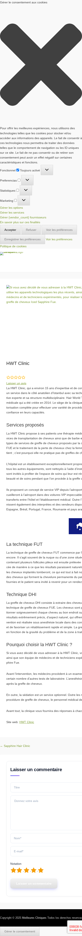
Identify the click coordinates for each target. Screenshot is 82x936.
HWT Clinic (26, 722)
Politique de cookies (13, 246)
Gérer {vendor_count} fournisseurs (23, 217)
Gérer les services (12, 212)
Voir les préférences (59, 229)
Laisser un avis (16, 383)
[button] (41, 65)
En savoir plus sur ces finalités (20, 222)
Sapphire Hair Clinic (15, 746)
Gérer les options (11, 207)
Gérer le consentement (19, 931)
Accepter (10, 229)
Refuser (31, 229)
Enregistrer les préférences (22, 239)
